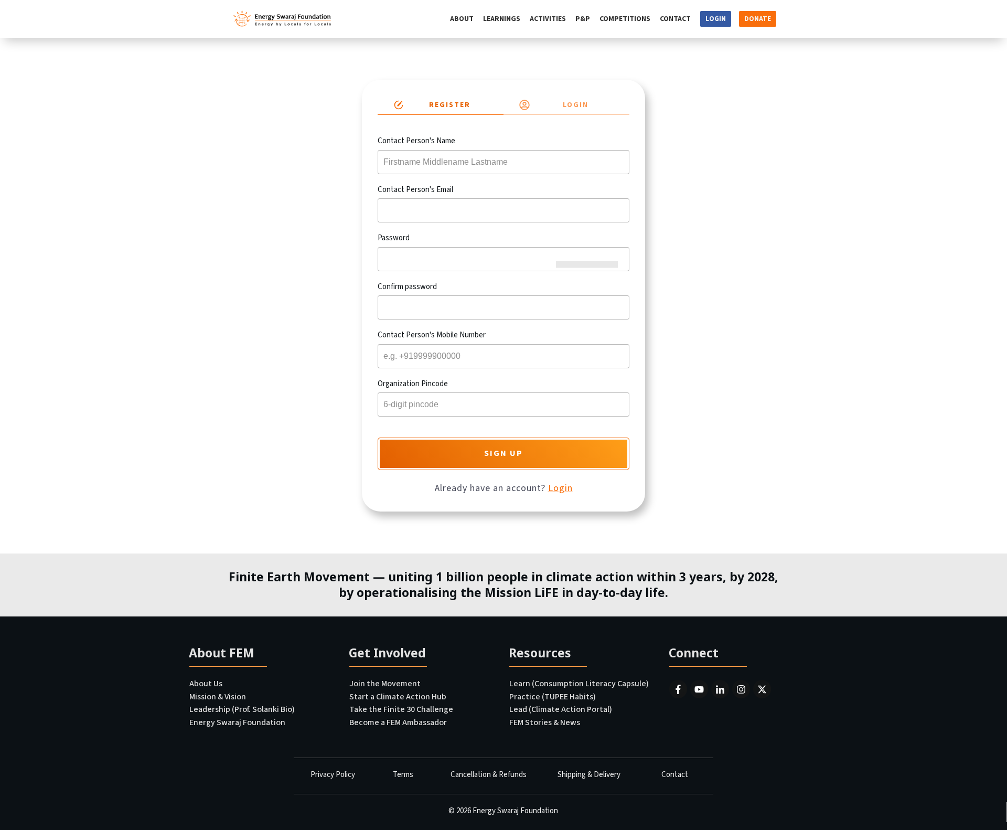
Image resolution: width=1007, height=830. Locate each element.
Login (560, 488)
